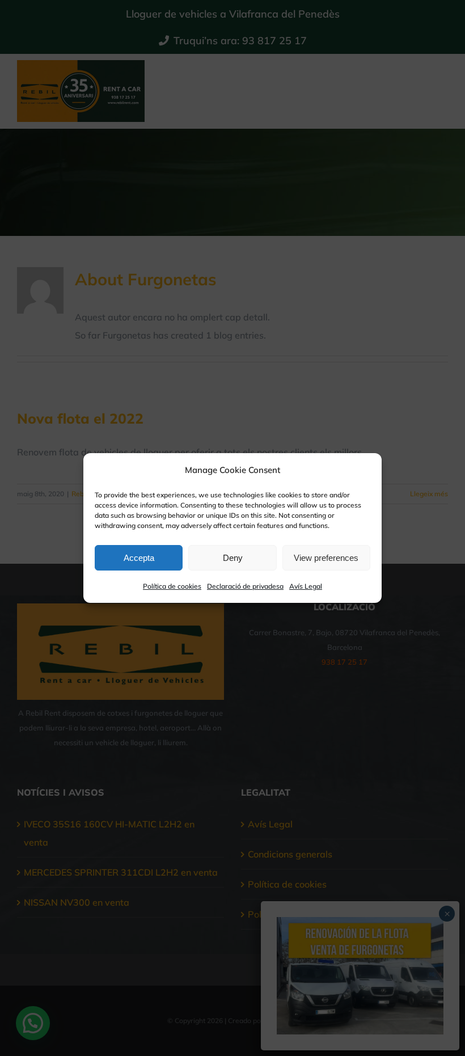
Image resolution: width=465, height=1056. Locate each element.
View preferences (326, 558)
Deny (233, 558)
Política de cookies (172, 586)
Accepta (139, 558)
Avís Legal (305, 586)
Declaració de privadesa (245, 586)
